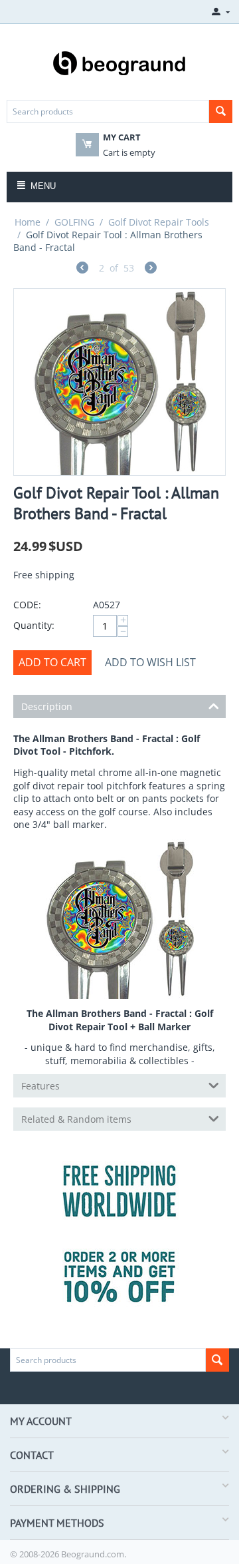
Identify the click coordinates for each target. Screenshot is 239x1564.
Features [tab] (40, 1085)
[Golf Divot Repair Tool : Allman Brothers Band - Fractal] (119, 382)
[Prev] (82, 269)
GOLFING (74, 222)
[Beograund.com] (119, 62)
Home (27, 222)
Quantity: (33, 625)
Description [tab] (46, 706)
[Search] (220, 111)
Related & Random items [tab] (76, 1119)
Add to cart (52, 662)
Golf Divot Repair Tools (158, 222)
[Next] (151, 269)
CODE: (27, 604)
